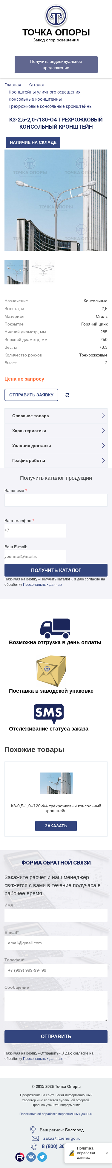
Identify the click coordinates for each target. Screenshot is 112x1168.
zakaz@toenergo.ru (62, 1138)
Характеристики (29, 430)
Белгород (74, 1129)
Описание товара (30, 415)
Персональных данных (42, 585)
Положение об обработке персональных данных (56, 1114)
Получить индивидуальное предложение (56, 64)
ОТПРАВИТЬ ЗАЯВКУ (31, 395)
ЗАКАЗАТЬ (56, 825)
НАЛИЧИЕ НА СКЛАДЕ (33, 142)
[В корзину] (67, 395)
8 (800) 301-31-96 (62, 1146)
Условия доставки (31, 445)
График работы (28, 460)
